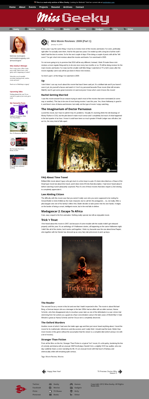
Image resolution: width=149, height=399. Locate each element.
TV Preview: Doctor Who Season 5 (107, 372)
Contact (80, 7)
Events (32, 7)
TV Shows (49, 29)
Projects (43, 7)
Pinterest (37, 394)
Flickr (35, 391)
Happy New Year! (54, 371)
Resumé (55, 7)
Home (12, 7)
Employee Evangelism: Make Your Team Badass (18, 117)
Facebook (37, 387)
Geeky (16, 29)
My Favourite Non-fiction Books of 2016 (17, 149)
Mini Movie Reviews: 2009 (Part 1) (71, 41)
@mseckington (15, 60)
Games (83, 29)
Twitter (36, 384)
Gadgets (99, 29)
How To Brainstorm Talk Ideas (18, 133)
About (22, 7)
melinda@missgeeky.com (20, 58)
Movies (32, 29)
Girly (115, 29)
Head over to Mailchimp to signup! (19, 84)
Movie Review (51, 356)
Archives (67, 7)
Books (67, 29)
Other (130, 29)
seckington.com (108, 2)
